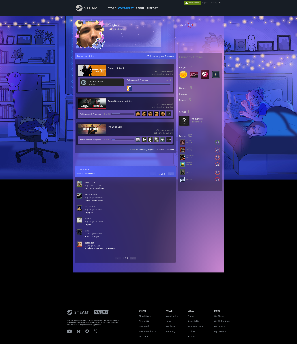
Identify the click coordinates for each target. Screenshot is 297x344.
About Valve (172, 316)
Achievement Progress (137, 80)
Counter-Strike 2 (116, 68)
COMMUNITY (126, 8)
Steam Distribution (147, 331)
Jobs (168, 321)
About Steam (145, 316)
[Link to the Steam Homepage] (87, 10)
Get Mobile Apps (222, 321)
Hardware (170, 326)
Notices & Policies (196, 326)
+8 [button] (169, 114)
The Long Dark (115, 126)
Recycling (170, 331)
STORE (112, 8)
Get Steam (219, 316)
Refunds (191, 336)
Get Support (220, 326)
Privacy (191, 316)
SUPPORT (152, 8)
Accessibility (193, 321)
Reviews (170, 149)
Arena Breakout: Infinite (120, 101)
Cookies (191, 331)
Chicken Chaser (96, 81)
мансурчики (197, 119)
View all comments (85, 174)
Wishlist (160, 149)
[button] (200, 24)
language (214, 3)
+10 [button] (169, 139)
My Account (220, 331)
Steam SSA (144, 321)
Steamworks (144, 326)
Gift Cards (143, 336)
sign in (204, 3)
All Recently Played (145, 149)
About (140, 8)
